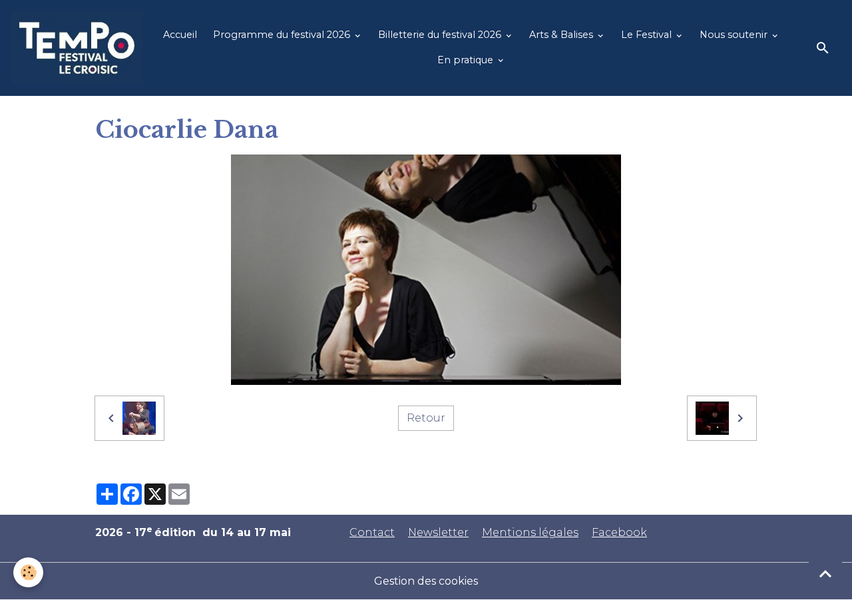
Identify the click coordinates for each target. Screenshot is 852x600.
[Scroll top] (825, 573)
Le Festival (647, 35)
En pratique (466, 60)
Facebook (619, 532)
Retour (426, 418)
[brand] (77, 48)
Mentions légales (530, 532)
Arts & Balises (562, 35)
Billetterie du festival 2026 (441, 35)
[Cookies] (28, 572)
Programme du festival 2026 (283, 35)
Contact (372, 532)
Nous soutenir (735, 35)
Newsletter (438, 532)
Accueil (180, 35)
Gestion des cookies (426, 581)
